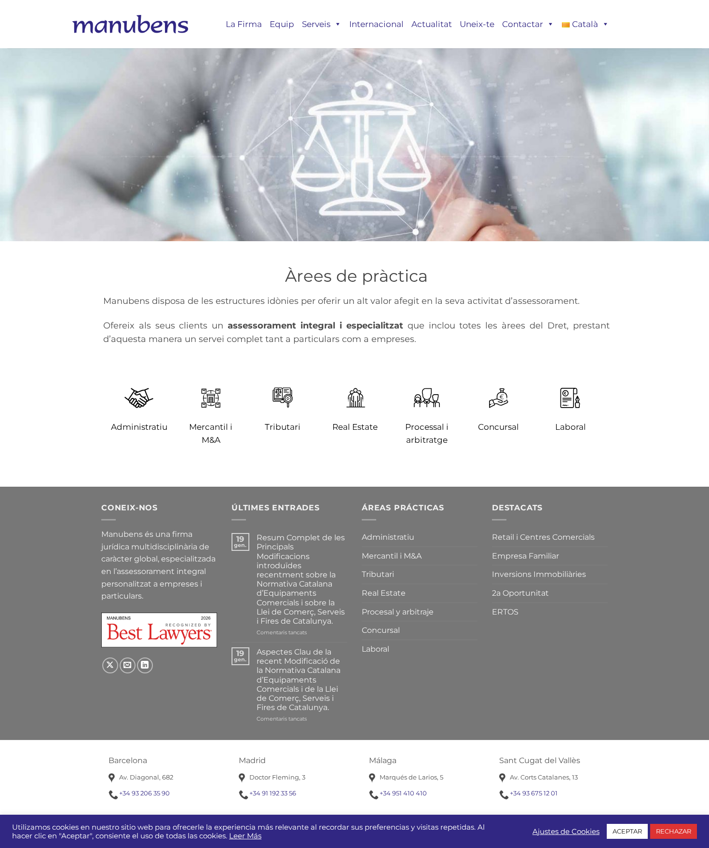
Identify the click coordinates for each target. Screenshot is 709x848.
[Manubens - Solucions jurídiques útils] (130, 24)
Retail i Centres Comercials (543, 537)
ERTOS (505, 611)
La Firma (244, 24)
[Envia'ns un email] (128, 665)
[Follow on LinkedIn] (145, 665)
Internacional (376, 24)
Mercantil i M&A (392, 556)
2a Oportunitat (520, 593)
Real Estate (384, 593)
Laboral (375, 649)
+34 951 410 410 (403, 793)
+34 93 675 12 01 (534, 793)
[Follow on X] (110, 665)
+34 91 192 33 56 (272, 793)
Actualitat (431, 24)
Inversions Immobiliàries (539, 574)
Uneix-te (477, 24)
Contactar (522, 24)
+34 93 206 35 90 (144, 793)
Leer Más (245, 836)
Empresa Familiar (525, 556)
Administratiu (388, 537)
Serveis (316, 24)
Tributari (378, 574)
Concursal (381, 630)
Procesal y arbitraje (398, 611)
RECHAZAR (673, 831)
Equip (282, 24)
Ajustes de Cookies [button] (566, 831)
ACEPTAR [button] (627, 831)
